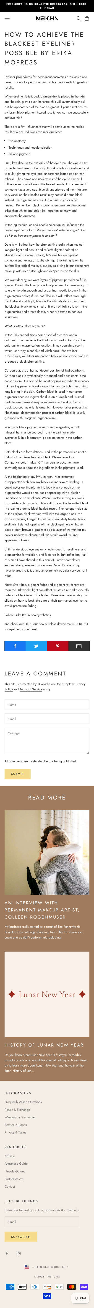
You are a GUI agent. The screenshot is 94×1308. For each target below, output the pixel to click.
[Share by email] (78, 646)
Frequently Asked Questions (23, 1102)
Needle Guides (15, 1171)
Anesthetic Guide (16, 1163)
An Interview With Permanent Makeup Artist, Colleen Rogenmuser (42, 910)
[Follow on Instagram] (18, 1253)
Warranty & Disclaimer (20, 1117)
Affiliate (10, 1156)
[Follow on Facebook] (7, 1253)
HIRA (28, 624)
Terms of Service (31, 689)
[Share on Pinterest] (57, 646)
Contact (10, 1186)
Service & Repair (16, 1124)
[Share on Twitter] (36, 646)
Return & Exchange (17, 1109)
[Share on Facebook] (15, 646)
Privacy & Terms (15, 1132)
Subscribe (20, 1237)
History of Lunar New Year (44, 1045)
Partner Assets (14, 1179)
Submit (17, 774)
